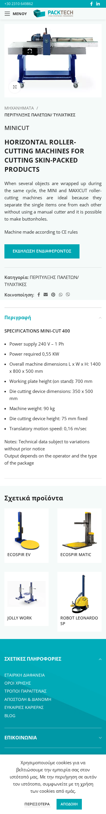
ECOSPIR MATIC (75, 554)
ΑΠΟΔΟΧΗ (69, 804)
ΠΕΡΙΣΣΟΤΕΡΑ (37, 804)
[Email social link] (45, 294)
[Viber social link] (68, 294)
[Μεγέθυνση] (15, 87)
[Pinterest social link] (53, 294)
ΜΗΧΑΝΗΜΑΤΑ (19, 108)
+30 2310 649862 (18, 3)
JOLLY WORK (19, 618)
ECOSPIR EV (19, 554)
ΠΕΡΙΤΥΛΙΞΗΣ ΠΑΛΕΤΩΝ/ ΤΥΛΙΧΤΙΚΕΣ (39, 115)
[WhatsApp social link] (60, 294)
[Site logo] (53, 13)
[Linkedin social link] (98, 4)
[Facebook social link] (91, 4)
